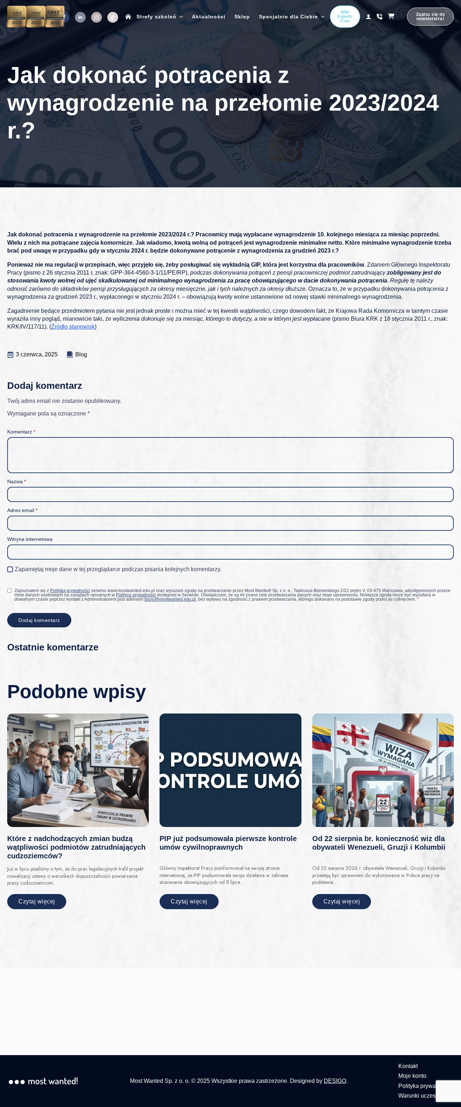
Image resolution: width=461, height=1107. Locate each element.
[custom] (112, 17)
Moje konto (412, 1076)
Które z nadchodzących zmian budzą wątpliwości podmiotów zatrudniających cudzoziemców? (76, 847)
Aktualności (208, 16)
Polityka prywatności (424, 1086)
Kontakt (408, 1066)
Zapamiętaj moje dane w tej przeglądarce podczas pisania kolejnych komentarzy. (118, 569)
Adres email (22, 510)
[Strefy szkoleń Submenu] (179, 16)
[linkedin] (80, 17)
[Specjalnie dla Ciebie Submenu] (321, 16)
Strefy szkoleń (156, 16)
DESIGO (335, 1081)
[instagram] (96, 17)
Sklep (242, 16)
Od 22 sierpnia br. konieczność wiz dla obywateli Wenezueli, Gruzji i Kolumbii (379, 843)
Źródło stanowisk (73, 327)
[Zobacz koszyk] (395, 17)
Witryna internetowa (30, 539)
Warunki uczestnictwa (426, 1096)
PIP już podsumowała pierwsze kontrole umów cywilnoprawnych (228, 843)
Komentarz (21, 431)
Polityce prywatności (136, 594)
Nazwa (16, 481)
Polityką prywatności (70, 590)
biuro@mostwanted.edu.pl (170, 599)
